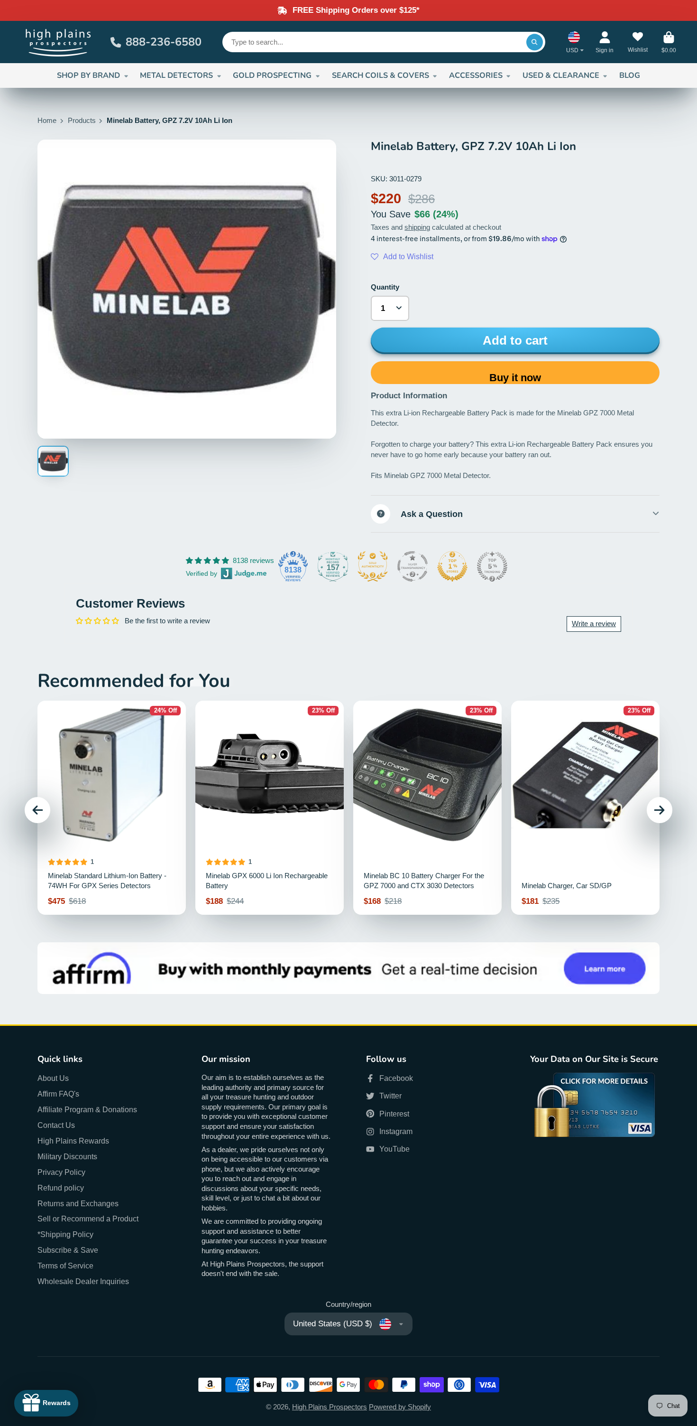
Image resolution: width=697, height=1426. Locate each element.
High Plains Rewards (73, 1140)
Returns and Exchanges (78, 1203)
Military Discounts (67, 1156)
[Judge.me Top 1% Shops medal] (452, 566)
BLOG (629, 75)
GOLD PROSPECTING (272, 75)
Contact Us (56, 1125)
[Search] (534, 42)
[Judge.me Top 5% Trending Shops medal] (492, 566)
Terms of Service (65, 1265)
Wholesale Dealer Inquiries (83, 1281)
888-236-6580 (164, 41)
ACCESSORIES (476, 75)
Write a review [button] (594, 624)
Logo (59, 42)
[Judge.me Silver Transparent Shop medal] (412, 566)
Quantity (385, 287)
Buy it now (515, 378)
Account (605, 42)
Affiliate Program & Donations (87, 1109)
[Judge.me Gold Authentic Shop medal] (373, 566)
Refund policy (60, 1187)
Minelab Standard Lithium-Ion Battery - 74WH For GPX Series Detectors (111, 808)
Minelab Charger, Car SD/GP (585, 808)
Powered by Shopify (400, 1407)
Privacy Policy (61, 1172)
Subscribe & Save (67, 1250)
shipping (417, 227)
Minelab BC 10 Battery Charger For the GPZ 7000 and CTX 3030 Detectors (427, 808)
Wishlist (638, 42)
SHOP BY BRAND (88, 75)
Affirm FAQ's (58, 1093)
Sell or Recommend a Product (87, 1218)
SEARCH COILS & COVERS (380, 75)
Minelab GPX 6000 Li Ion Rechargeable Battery (269, 808)
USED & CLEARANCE (561, 75)
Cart (668, 42)
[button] (402, 257)
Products (82, 120)
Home (46, 120)
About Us (53, 1078)
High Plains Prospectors (329, 1407)
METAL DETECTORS (176, 75)
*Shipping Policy (65, 1234)
